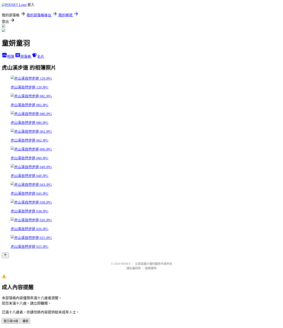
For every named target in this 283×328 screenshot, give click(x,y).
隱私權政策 (133, 268)
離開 (25, 321)
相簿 (11, 56)
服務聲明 (151, 268)
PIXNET (126, 263)
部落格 (26, 56)
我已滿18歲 (11, 321)
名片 (40, 56)
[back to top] (5, 255)
